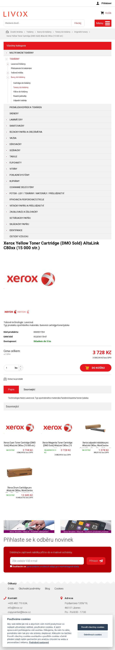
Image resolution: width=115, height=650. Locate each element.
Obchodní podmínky (29, 588)
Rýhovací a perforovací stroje (27, 199)
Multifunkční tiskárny (22, 53)
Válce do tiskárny (20, 92)
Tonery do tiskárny (62, 32)
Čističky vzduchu (19, 236)
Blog (47, 588)
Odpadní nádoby (20, 100)
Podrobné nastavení (39, 642)
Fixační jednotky (20, 96)
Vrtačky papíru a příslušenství (27, 206)
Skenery (14, 113)
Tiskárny (30, 32)
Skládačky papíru (19, 224)
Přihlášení (106, 3)
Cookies (59, 588)
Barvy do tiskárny (44, 32)
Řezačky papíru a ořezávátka (26, 132)
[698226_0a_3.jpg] (31, 279)
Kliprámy (15, 181)
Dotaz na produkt (15, 379)
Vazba (13, 138)
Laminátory (16, 119)
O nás (11, 588)
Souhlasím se (45, 566)
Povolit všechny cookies (92, 627)
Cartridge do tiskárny (22, 83)
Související (29, 389)
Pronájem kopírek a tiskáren (26, 107)
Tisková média (17, 73)
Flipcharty (16, 162)
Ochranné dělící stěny (22, 187)
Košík (108, 12)
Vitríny (13, 169)
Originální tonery (81, 32)
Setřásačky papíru (20, 218)
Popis (11, 389)
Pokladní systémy (19, 175)
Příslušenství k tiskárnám (21, 68)
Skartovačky (17, 126)
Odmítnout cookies (93, 634)
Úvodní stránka (16, 32)
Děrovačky (16, 144)
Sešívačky (15, 150)
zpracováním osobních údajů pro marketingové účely (52, 566)
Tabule (13, 156)
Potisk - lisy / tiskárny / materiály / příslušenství (37, 193)
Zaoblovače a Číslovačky (24, 212)
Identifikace (16, 230)
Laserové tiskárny (18, 64)
